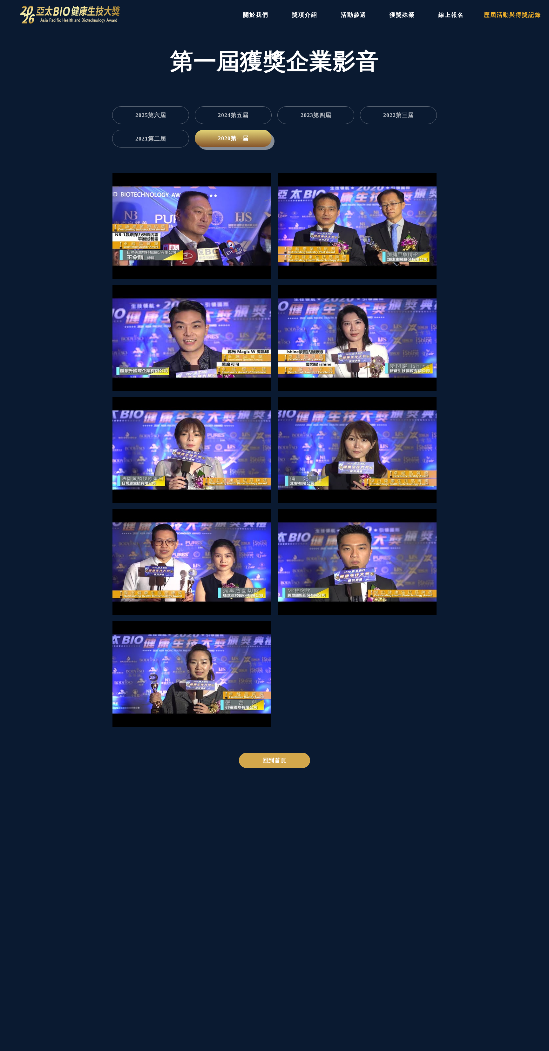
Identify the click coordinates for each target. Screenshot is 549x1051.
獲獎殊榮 (402, 15)
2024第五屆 (233, 115)
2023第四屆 (316, 115)
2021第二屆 (150, 138)
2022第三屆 (398, 115)
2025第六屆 (150, 115)
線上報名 (451, 15)
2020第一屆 (233, 138)
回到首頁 (274, 760)
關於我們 (255, 15)
